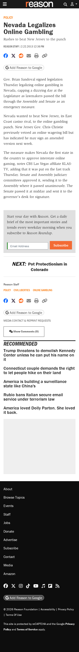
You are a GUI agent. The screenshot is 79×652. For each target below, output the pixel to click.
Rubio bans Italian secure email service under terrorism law (33, 397)
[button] (74, 4)
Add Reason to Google (25, 67)
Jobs (7, 522)
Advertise (10, 539)
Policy (8, 17)
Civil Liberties (22, 290)
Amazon (9, 573)
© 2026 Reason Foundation (21, 609)
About (8, 489)
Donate (9, 531)
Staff (7, 514)
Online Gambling (42, 290)
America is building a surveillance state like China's (35, 383)
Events (8, 505)
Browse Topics (14, 497)
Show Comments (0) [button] (26, 331)
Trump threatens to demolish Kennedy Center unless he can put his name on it (39, 355)
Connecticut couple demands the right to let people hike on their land (39, 370)
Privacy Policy (66, 609)
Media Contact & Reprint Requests (27, 320)
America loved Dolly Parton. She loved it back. (39, 410)
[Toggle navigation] (5, 4)
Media (8, 565)
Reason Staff (11, 46)
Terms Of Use (14, 615)
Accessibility (48, 609)
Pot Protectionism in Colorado (39, 266)
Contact (9, 556)
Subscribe (61, 245)
